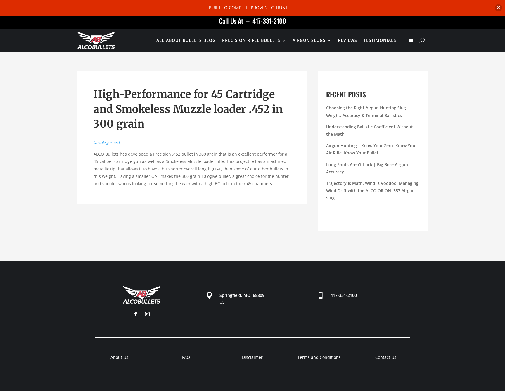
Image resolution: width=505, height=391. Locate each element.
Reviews (347, 40)
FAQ (186, 357)
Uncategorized (107, 142)
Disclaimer (252, 357)
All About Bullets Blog (186, 40)
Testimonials (380, 40)
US (222, 302)
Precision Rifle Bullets (251, 40)
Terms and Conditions (319, 357)
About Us (119, 357)
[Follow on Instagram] (147, 314)
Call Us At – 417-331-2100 (252, 20)
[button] (498, 7)
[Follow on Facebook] (135, 314)
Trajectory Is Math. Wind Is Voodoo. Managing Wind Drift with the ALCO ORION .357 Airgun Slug (372, 190)
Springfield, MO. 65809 (241, 295)
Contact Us (385, 357)
